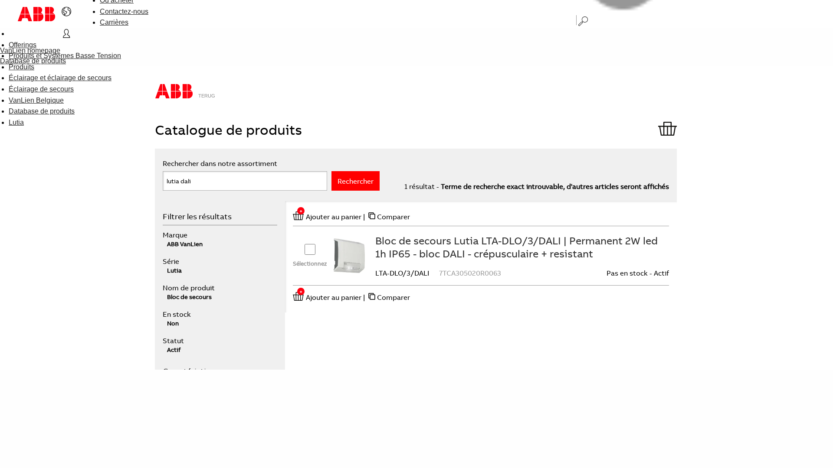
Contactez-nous (124, 11)
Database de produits (42, 111)
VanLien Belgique (36, 100)
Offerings (22, 45)
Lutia (16, 122)
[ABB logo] (36, 14)
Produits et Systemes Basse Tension (65, 55)
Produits (21, 67)
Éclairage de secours (41, 89)
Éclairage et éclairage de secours (60, 77)
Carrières (114, 22)
